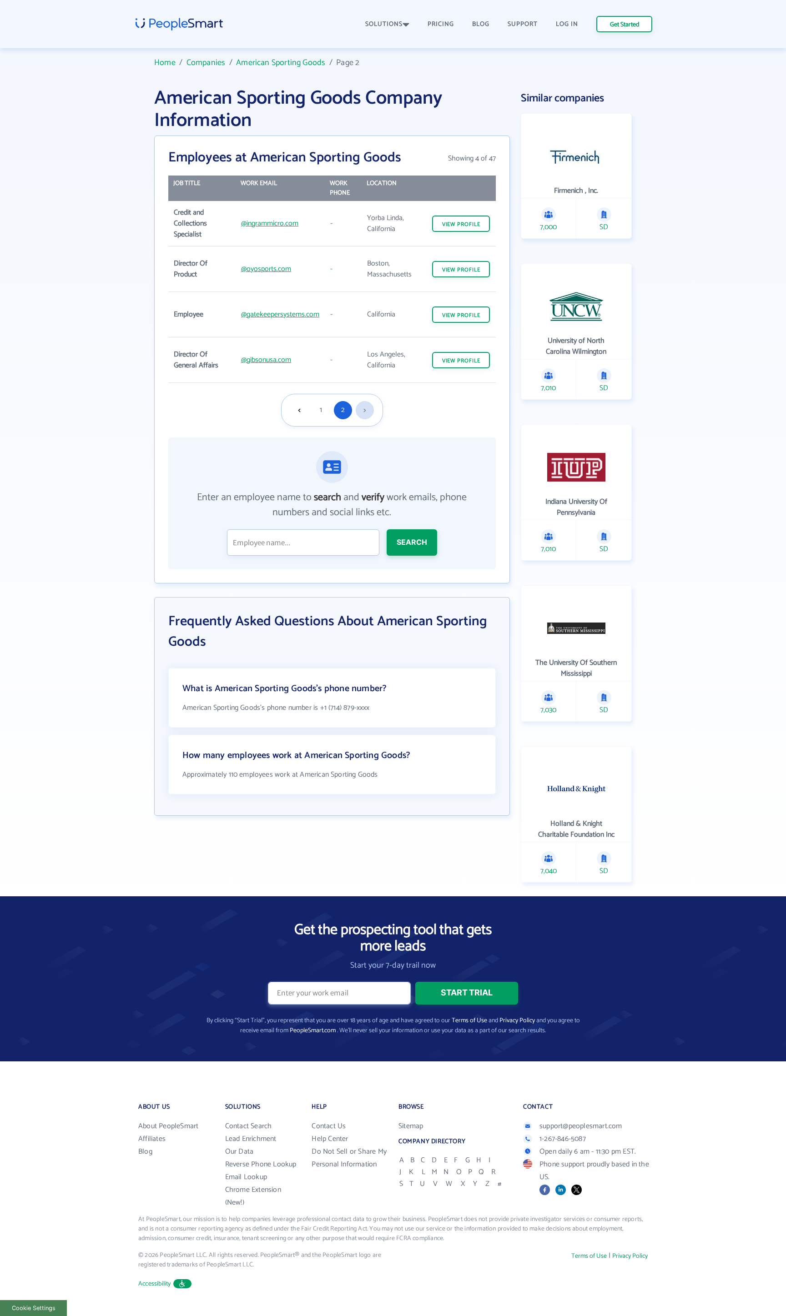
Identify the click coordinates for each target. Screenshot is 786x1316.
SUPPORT (523, 24)
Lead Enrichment (251, 1139)
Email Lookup (246, 1177)
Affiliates (152, 1139)
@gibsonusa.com (266, 360)
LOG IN (567, 24)
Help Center (330, 1139)
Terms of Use (469, 1020)
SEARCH (412, 542)
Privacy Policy (517, 1020)
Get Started (624, 25)
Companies (206, 63)
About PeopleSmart (168, 1126)
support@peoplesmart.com (580, 1126)
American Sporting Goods (280, 63)
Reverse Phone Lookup (261, 1164)
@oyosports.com (266, 269)
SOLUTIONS (384, 24)
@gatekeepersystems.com (280, 314)
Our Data (239, 1151)
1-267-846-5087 (562, 1139)
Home (165, 63)
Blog (145, 1151)
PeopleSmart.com (313, 1030)
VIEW (461, 224)
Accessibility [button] (154, 1284)
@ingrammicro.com (269, 223)
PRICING (441, 24)
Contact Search (248, 1126)
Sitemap (410, 1126)
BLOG (480, 24)
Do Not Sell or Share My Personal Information (349, 1157)
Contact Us (329, 1126)
